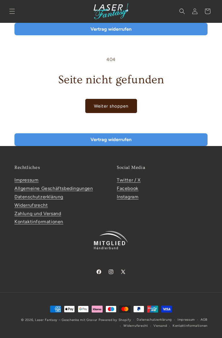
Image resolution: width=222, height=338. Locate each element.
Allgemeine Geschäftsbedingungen (53, 188)
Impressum (26, 180)
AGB (204, 320)
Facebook (127, 188)
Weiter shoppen (111, 106)
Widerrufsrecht (31, 205)
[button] (12, 11)
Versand (160, 326)
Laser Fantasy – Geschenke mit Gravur (66, 320)
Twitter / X (129, 180)
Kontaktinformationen (38, 221)
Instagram (127, 197)
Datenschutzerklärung (38, 197)
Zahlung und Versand (37, 213)
